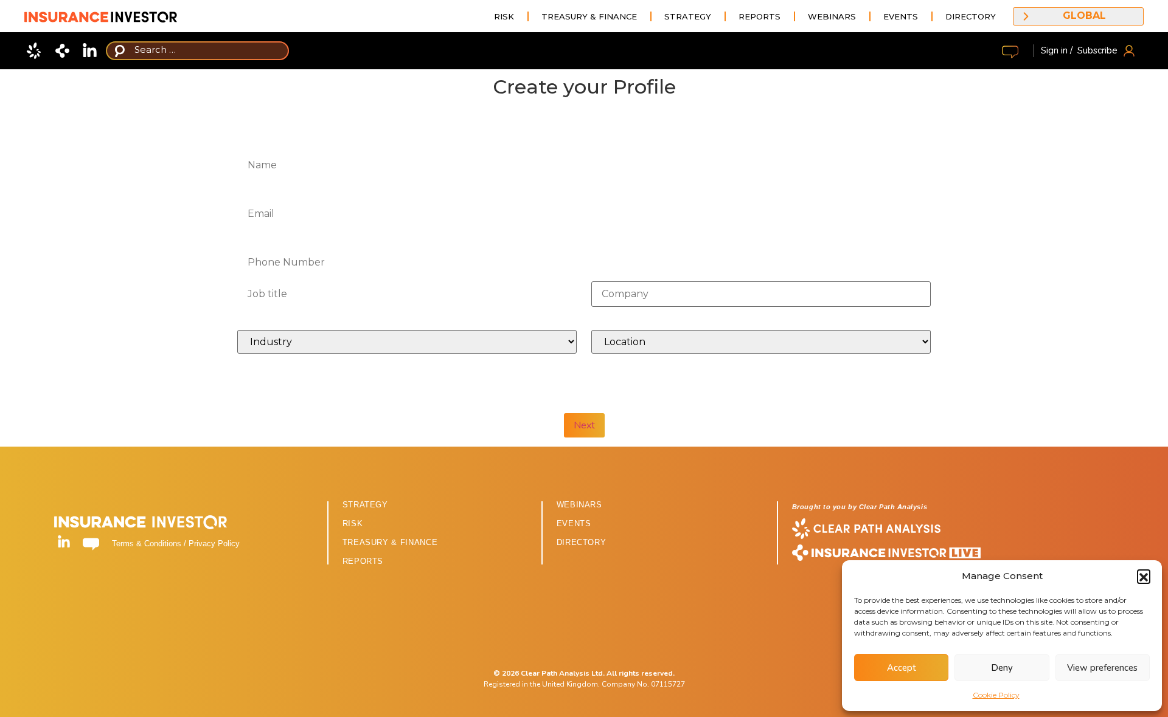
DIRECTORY (582, 542)
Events (900, 16)
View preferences (1102, 668)
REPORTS (363, 561)
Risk (504, 16)
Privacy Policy (214, 543)
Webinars (832, 16)
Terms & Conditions (146, 543)
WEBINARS (579, 504)
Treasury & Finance (589, 16)
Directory (970, 16)
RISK (352, 523)
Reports (759, 16)
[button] (1144, 576)
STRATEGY (365, 504)
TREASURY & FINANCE (390, 542)
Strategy (687, 16)
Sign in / (1056, 50)
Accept (901, 668)
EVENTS (574, 523)
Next (584, 425)
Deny (1002, 668)
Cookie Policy (996, 694)
